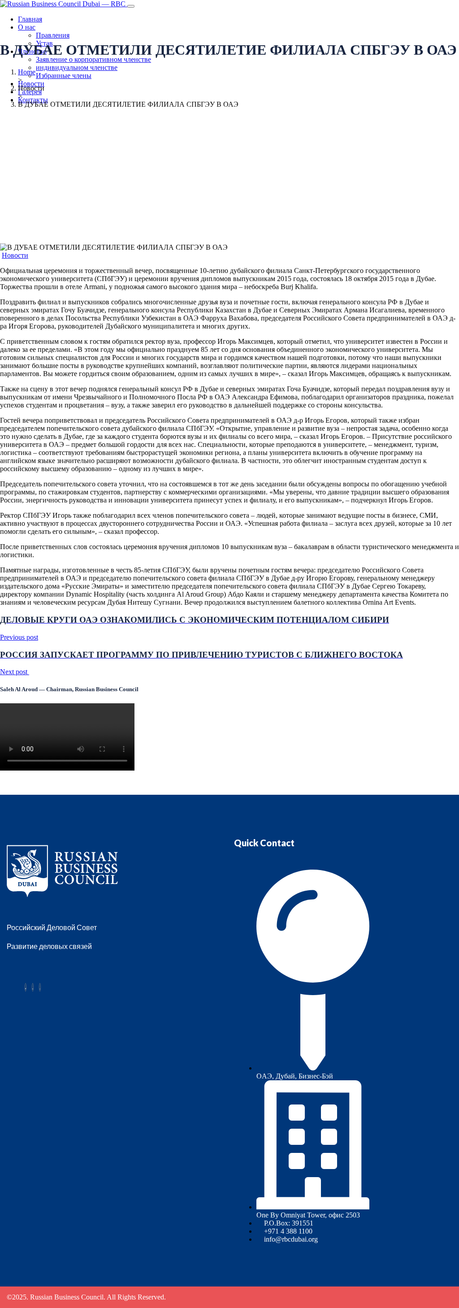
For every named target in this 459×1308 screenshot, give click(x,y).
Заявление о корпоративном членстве (93, 59)
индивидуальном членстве (76, 67)
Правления (52, 35)
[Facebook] (25, 987)
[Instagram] (40, 987)
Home (26, 72)
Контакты (33, 100)
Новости (31, 83)
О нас (26, 27)
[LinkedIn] (33, 987)
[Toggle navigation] (130, 6)
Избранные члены (63, 75)
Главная (30, 19)
